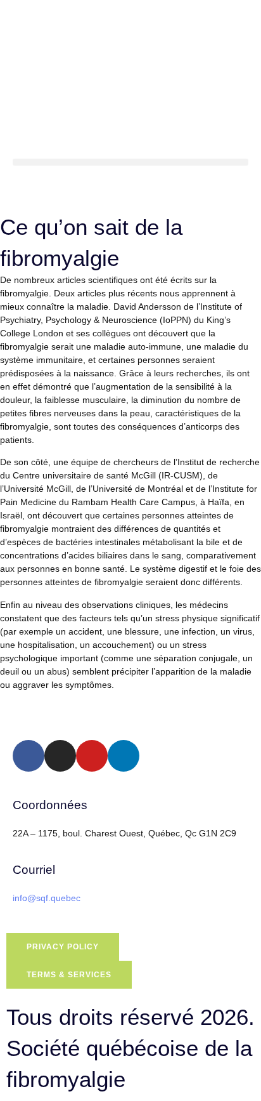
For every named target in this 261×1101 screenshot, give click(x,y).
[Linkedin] (123, 756)
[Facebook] (28, 756)
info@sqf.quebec (46, 898)
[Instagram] (60, 756)
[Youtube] (92, 756)
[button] (130, 162)
